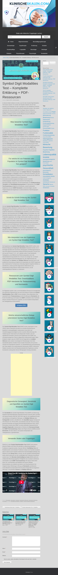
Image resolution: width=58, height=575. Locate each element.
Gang (44, 136)
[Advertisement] (21, 375)
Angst (54, 112)
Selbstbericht (52, 182)
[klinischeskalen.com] (29, 13)
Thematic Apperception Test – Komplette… (31, 507)
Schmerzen (46, 182)
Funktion (46, 130)
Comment (4, 537)
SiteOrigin (28, 572)
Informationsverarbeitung (15, 501)
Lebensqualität (49, 154)
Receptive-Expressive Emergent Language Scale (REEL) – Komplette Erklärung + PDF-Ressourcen (49, 85)
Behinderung (47, 115)
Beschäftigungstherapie (39, 41)
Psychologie (32, 53)
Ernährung (34, 45)
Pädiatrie (9, 53)
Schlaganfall (48, 178)
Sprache (46, 184)
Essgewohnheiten (47, 124)
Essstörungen (46, 126)
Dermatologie (10, 45)
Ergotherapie (22, 45)
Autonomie (53, 113)
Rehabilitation (48, 174)
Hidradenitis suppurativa (48, 140)
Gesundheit (48, 136)
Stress (44, 186)
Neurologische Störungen (24, 500)
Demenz (52, 117)
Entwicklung (46, 121)
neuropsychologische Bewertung (29, 501)
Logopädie (23, 49)
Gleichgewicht (48, 139)
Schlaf (44, 178)
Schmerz (46, 180)
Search (46, 36)
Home (12, 41)
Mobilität (46, 157)
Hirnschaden (8, 500)
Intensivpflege (46, 142)
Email (3, 552)
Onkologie (44, 49)
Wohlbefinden (46, 187)
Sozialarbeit (44, 53)
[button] (56, 47)
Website (4, 555)
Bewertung (46, 117)
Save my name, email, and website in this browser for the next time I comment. (20, 559)
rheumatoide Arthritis (49, 176)
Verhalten (52, 186)
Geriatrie (44, 45)
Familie (52, 128)
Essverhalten (47, 128)
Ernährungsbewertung (48, 123)
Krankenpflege (11, 49)
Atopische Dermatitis (47, 113)
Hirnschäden (13, 500)
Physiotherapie (20, 53)
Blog (7, 57)
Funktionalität (48, 133)
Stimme (51, 184)
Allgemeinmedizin (23, 41)
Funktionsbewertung (48, 135)
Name (4, 548)
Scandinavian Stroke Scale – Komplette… (11, 507)
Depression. (46, 119)
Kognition (21, 501)
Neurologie (33, 49)
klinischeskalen (16, 100)
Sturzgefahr (48, 186)
